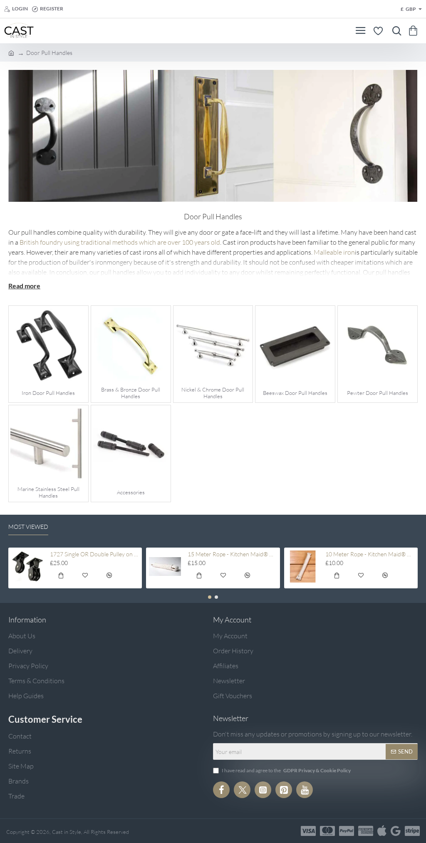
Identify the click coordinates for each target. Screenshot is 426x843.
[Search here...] (394, 30)
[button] (61, 577)
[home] (11, 52)
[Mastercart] (327, 831)
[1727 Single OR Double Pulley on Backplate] (27, 566)
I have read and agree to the (286, 770)
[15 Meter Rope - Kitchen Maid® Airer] (165, 566)
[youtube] (304, 789)
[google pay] (396, 831)
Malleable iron (334, 252)
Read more (24, 286)
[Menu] (360, 30)
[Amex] (365, 831)
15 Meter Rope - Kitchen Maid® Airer (232, 554)
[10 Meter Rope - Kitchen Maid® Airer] (303, 566)
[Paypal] (346, 831)
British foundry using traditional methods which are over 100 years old (120, 242)
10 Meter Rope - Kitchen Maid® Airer (370, 554)
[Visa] (308, 831)
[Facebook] (221, 789)
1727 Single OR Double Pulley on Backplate (94, 554)
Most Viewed (28, 526)
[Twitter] (242, 789)
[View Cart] (414, 30)
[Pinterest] (283, 789)
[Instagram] (263, 789)
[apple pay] (381, 831)
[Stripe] (412, 831)
